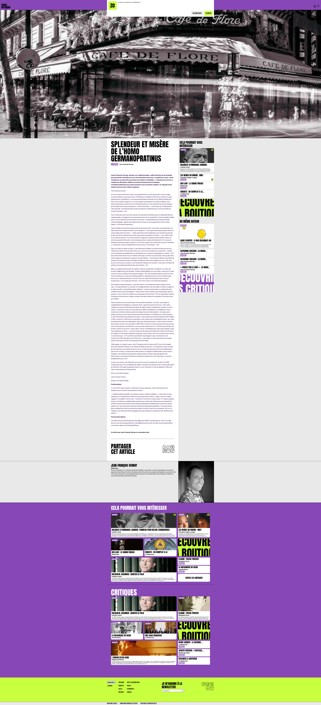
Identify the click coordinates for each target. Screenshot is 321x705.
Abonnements (111, 682)
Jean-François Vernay (126, 164)
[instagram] (203, 684)
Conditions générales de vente (129, 703)
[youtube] (208, 688)
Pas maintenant (197, 13)
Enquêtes (121, 686)
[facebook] (208, 684)
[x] (212, 684)
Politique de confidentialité (148, 703)
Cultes (120, 689)
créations (121, 682)
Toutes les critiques (194, 577)
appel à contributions (133, 682)
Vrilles (129, 686)
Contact (129, 692)
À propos (109, 686)
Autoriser (208, 13)
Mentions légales (112, 703)
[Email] (212, 688)
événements (130, 689)
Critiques (121, 692)
